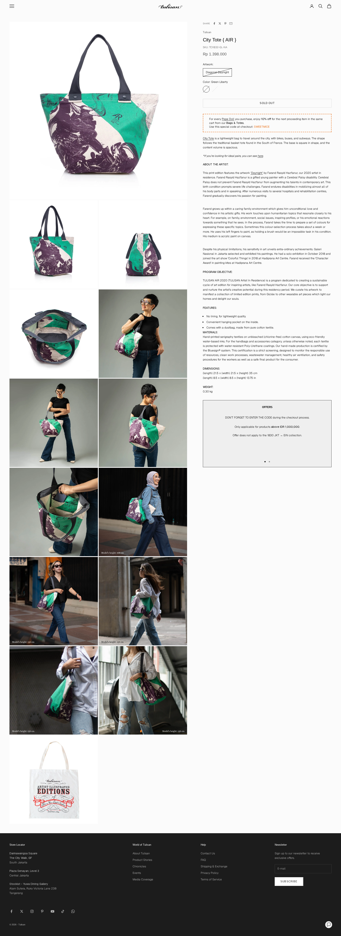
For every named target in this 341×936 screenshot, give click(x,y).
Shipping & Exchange (214, 866)
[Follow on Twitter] (22, 911)
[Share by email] (230, 23)
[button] (328, 924)
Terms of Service (211, 879)
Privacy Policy (209, 873)
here (260, 156)
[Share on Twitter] (219, 23)
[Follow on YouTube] (52, 911)
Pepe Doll (228, 119)
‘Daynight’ (257, 173)
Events (137, 873)
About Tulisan (141, 853)
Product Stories (142, 860)
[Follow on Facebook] (11, 911)
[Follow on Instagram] (32, 911)
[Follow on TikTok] (63, 911)
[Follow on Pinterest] (42, 911)
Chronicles (139, 866)
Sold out (267, 103)
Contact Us (208, 853)
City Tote (208, 138)
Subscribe (289, 881)
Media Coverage (143, 879)
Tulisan (207, 32)
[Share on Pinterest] (225, 23)
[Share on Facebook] (214, 23)
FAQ (203, 860)
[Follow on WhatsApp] (73, 911)
